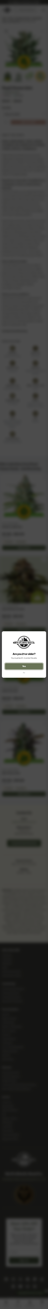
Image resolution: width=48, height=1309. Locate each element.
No (24, 673)
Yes (24, 666)
